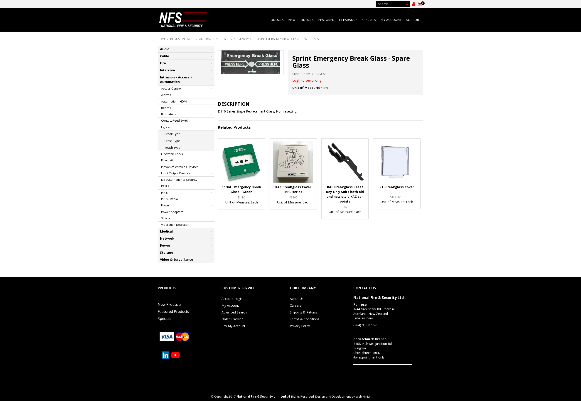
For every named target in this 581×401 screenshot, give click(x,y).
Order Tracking (232, 319)
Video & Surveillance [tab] (176, 259)
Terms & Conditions (304, 319)
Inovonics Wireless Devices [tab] (180, 167)
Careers (295, 305)
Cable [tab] (164, 56)
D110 (241, 197)
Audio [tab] (164, 49)
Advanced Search (234, 312)
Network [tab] (167, 238)
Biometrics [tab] (168, 114)
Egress (227, 39)
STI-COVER (397, 197)
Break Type (244, 39)
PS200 (293, 197)
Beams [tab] (166, 108)
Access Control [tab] (171, 88)
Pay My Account (233, 326)
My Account (391, 20)
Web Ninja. (363, 396)
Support (413, 20)
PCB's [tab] (165, 186)
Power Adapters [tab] (172, 212)
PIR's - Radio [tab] (169, 199)
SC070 (345, 207)
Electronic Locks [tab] (172, 154)
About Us (296, 298)
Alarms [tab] (166, 95)
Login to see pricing (306, 80)
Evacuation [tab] (168, 160)
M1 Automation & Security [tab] (179, 180)
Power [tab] (165, 205)
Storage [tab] (166, 252)
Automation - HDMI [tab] (174, 101)
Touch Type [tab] (172, 147)
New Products (301, 20)
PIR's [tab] (164, 192)
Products (275, 20)
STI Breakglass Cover (396, 187)
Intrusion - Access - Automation (194, 39)
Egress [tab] (166, 127)
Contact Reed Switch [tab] (175, 120)
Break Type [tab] (172, 134)
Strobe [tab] (165, 218)
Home (161, 39)
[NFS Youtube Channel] (175, 355)
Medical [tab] (166, 231)
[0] (420, 4)
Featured (326, 20)
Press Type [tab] (172, 141)
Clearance (348, 20)
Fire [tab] (163, 63)
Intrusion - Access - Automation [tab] (176, 79)
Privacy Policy (300, 326)
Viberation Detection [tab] (175, 225)
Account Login (232, 298)
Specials (369, 20)
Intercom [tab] (167, 70)
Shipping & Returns (304, 312)
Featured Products (173, 311)
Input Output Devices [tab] (175, 173)
